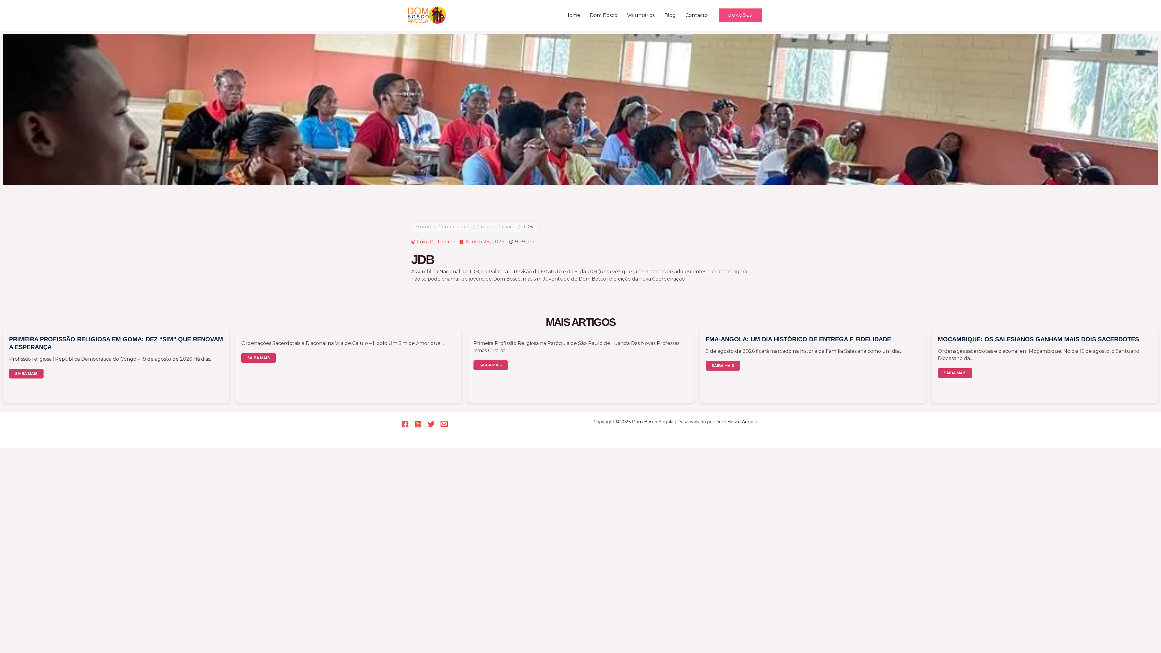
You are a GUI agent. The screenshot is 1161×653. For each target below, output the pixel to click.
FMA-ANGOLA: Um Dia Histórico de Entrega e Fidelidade (798, 339)
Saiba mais (26, 373)
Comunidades (454, 226)
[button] (740, 15)
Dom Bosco (603, 15)
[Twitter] (431, 424)
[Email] (444, 424)
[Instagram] (418, 424)
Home (572, 15)
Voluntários (641, 15)
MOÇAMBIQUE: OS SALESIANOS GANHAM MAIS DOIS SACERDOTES (1038, 339)
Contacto (696, 15)
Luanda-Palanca (496, 226)
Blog (670, 15)
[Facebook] (405, 424)
